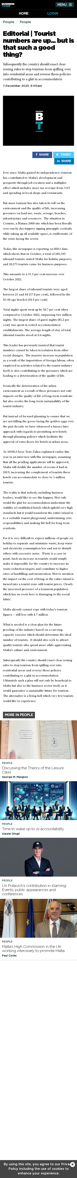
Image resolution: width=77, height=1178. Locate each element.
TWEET (65, 154)
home (23, 13)
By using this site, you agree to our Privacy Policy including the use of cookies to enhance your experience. (38, 1169)
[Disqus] (38, 1014)
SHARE (43, 154)
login (52, 13)
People (8, 22)
